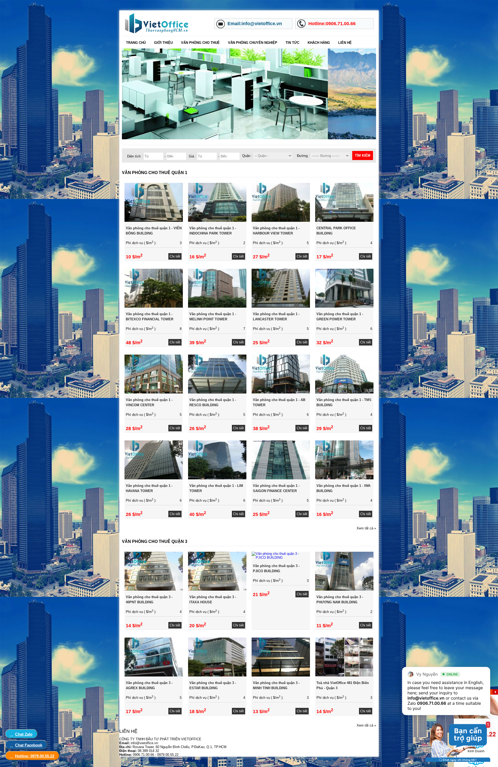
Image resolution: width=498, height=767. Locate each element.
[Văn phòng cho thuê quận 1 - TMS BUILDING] (344, 392)
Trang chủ (136, 43)
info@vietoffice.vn (426, 698)
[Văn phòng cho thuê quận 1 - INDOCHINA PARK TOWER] (217, 221)
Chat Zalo (23, 734)
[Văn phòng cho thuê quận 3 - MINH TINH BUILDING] (281, 675)
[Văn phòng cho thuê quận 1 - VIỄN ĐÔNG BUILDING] (154, 221)
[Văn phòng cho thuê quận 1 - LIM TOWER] (217, 478)
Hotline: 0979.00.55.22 (34, 756)
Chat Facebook (28, 745)
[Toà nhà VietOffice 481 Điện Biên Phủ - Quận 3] (344, 675)
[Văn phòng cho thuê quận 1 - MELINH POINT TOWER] (217, 306)
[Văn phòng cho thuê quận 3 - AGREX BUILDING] (154, 675)
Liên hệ (345, 43)
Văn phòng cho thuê (200, 43)
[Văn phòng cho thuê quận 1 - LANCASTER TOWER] (281, 306)
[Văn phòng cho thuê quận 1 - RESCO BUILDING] (217, 392)
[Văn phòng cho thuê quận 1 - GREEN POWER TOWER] (344, 306)
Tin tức (292, 43)
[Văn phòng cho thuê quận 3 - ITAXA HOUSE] (217, 589)
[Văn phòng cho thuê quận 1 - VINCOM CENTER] (154, 392)
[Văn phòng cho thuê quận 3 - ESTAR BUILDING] (217, 675)
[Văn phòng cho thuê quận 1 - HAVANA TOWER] (154, 478)
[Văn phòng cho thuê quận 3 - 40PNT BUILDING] (154, 589)
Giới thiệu (163, 43)
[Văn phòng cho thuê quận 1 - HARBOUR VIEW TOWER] (281, 221)
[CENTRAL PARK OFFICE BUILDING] (344, 221)
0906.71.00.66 (431, 703)
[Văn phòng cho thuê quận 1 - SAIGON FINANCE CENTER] (281, 478)
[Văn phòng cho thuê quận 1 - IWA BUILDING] (344, 478)
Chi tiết (175, 256)
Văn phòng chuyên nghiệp (252, 43)
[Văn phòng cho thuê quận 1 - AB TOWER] (281, 392)
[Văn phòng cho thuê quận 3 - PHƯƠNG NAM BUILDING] (344, 589)
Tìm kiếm (362, 155)
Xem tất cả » (366, 528)
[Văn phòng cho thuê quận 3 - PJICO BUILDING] (281, 557)
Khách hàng (319, 43)
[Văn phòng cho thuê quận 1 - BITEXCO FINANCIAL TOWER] (154, 306)
